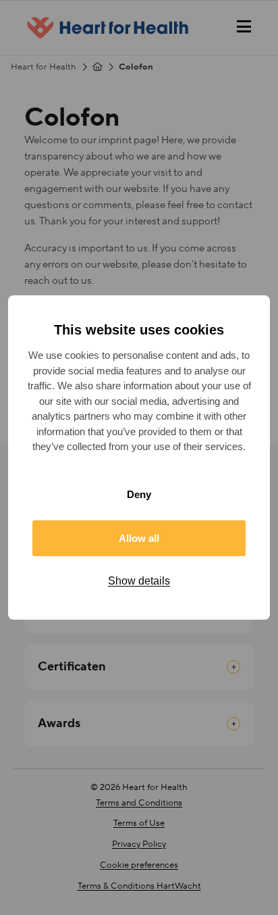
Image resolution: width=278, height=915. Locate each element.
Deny (139, 494)
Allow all (139, 538)
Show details (139, 581)
